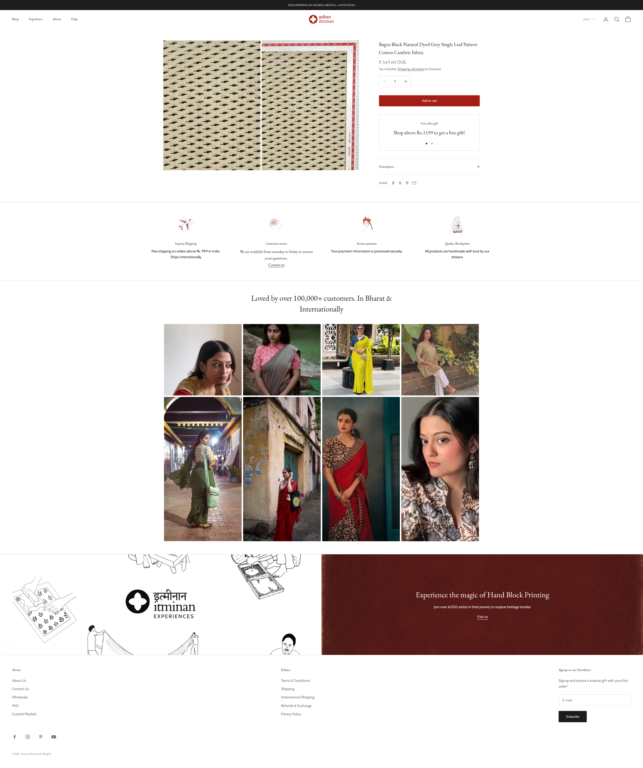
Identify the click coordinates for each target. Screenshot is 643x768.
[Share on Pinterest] (407, 183)
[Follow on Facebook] (14, 736)
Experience (35, 19)
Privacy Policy (291, 714)
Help (74, 19)
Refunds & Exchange (296, 705)
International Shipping (297, 697)
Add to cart (429, 101)
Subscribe (572, 716)
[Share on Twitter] (400, 183)
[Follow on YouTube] (53, 736)
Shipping (287, 689)
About (56, 19)
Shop (15, 19)
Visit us (482, 616)
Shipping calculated (411, 69)
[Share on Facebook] (393, 183)
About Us (19, 680)
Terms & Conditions (295, 680)
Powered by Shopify (40, 753)
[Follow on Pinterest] (40, 736)
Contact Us (20, 689)
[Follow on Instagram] (27, 736)
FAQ (15, 705)
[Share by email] (414, 183)
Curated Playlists (24, 714)
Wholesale (20, 697)
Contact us (276, 264)
